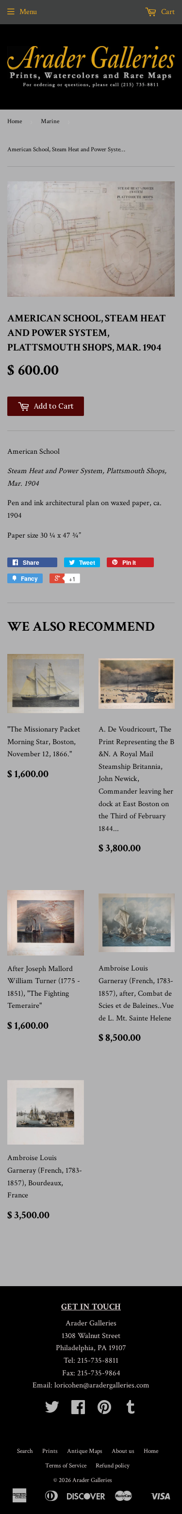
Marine (50, 121)
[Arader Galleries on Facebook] (78, 1410)
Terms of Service (65, 1466)
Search (25, 1451)
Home (14, 121)
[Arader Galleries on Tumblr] (130, 1410)
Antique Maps (84, 1451)
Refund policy (113, 1466)
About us (123, 1451)
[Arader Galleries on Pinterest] (104, 1410)
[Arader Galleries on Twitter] (52, 1410)
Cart (167, 12)
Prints (50, 1451)
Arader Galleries (92, 1480)
